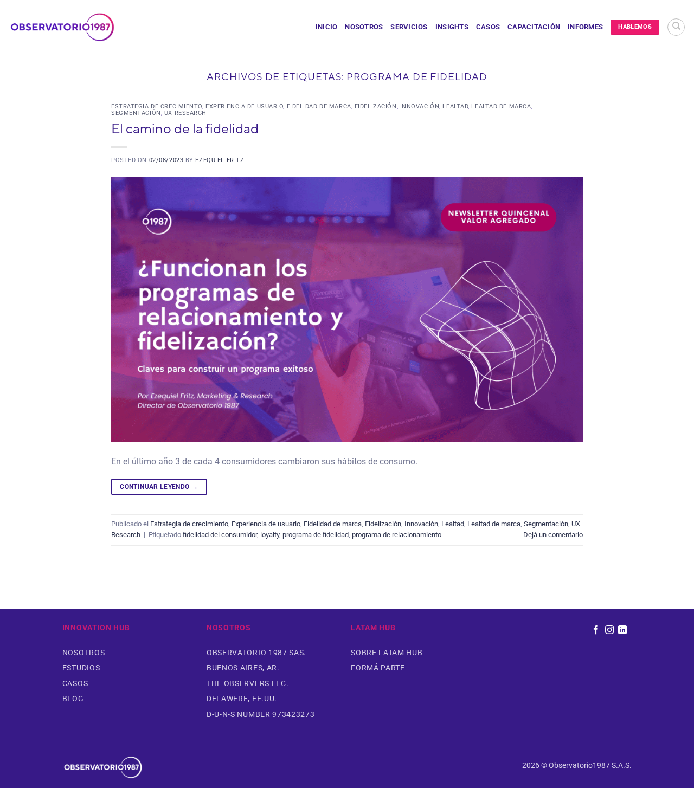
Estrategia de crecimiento (156, 106)
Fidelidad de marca (319, 106)
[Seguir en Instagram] (609, 630)
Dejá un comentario (553, 535)
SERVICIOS (408, 27)
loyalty (269, 535)
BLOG (73, 698)
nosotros (83, 652)
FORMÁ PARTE (377, 667)
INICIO (327, 27)
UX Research (185, 113)
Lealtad (455, 106)
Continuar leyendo (159, 486)
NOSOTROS (364, 27)
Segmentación (136, 113)
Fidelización (376, 106)
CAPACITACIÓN (533, 27)
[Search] (676, 27)
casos (75, 683)
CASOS (488, 27)
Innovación (420, 106)
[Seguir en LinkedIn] (622, 630)
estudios (81, 667)
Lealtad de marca (501, 106)
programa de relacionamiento (396, 535)
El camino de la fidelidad (185, 128)
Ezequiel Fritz (219, 160)
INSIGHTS (451, 27)
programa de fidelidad (315, 535)
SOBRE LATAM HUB (386, 652)
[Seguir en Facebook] (596, 630)
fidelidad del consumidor (220, 535)
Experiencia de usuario (244, 106)
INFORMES (585, 27)
